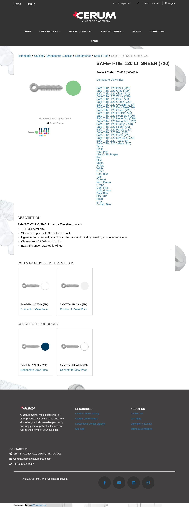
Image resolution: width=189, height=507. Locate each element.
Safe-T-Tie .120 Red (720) (112, 132)
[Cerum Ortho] (94, 16)
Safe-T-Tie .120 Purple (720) (113, 129)
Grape (100, 184)
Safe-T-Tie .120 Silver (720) (113, 135)
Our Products (48, 31)
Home (17, 3)
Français (170, 3)
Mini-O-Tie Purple (107, 154)
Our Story (136, 418)
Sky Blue (101, 196)
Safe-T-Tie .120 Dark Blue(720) (115, 107)
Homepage (24, 55)
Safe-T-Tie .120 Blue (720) (112, 99)
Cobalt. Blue (103, 204)
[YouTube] (119, 482)
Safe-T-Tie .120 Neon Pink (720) (116, 121)
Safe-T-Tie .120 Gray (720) (113, 90)
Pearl (99, 198)
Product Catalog (80, 31)
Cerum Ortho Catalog (87, 413)
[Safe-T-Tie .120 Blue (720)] (35, 346)
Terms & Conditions (141, 428)
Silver (99, 146)
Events (137, 31)
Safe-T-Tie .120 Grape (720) (113, 110)
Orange (101, 179)
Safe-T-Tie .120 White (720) (113, 96)
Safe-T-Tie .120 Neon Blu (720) (115, 115)
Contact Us (157, 31)
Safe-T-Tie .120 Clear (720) (113, 93)
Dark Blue (102, 193)
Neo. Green (103, 182)
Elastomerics (83, 55)
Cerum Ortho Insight (86, 418)
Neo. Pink (102, 151)
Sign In (30, 3)
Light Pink (102, 187)
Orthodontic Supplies (59, 55)
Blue (99, 160)
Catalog (39, 55)
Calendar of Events (141, 423)
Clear (99, 148)
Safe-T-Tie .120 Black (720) (113, 87)
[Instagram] (148, 482)
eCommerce (38, 505)
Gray (99, 201)
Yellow (100, 165)
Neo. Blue (102, 173)
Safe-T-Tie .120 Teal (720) (112, 140)
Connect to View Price (110, 79)
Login (94, 41)
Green (100, 171)
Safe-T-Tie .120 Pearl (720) (113, 126)
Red (98, 157)
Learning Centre (110, 31)
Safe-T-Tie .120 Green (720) (113, 101)
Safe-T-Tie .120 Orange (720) (114, 124)
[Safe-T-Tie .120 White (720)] (35, 286)
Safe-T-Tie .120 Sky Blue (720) (115, 137)
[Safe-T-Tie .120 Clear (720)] (75, 286)
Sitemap (79, 428)
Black (99, 162)
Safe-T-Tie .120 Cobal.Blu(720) (115, 104)
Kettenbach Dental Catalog (90, 423)
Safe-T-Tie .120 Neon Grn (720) (116, 118)
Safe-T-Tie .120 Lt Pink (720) (114, 112)
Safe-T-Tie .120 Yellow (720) (113, 143)
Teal (98, 176)
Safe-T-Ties (101, 55)
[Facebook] (104, 482)
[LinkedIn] (133, 482)
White (99, 168)
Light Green (103, 190)
